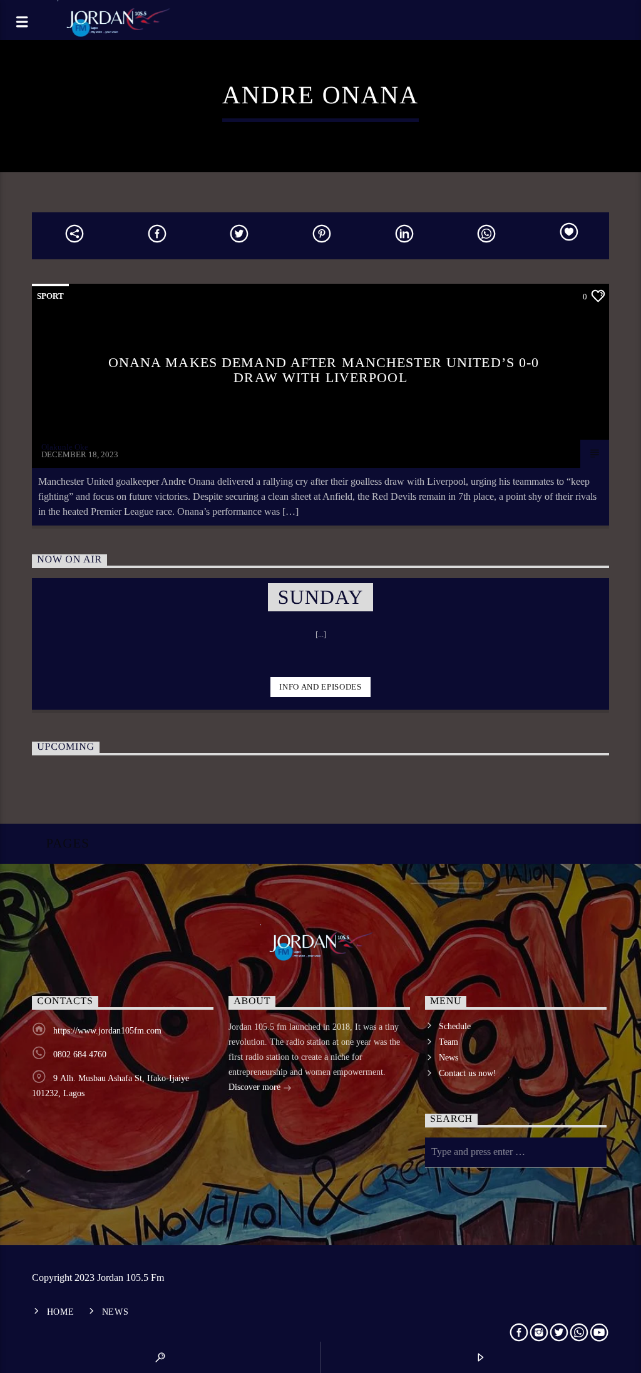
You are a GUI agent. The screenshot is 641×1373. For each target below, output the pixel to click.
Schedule (455, 1026)
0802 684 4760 (79, 1054)
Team (448, 1042)
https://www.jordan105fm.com (107, 1030)
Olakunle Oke (64, 447)
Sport (50, 296)
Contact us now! (467, 1073)
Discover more (255, 1087)
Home (60, 1312)
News (448, 1057)
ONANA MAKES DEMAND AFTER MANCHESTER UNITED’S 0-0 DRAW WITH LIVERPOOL (324, 370)
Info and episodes (320, 687)
